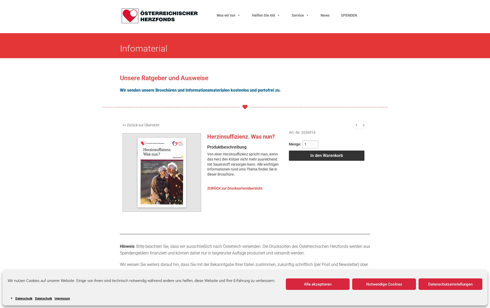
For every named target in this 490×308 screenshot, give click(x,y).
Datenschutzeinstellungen (450, 284)
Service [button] (298, 15)
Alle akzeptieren (318, 284)
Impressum (62, 298)
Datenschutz (23, 298)
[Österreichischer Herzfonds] (159, 22)
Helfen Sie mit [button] (263, 15)
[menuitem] (356, 125)
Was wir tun (226, 15)
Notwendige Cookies (384, 284)
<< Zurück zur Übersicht (141, 125)
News (325, 15)
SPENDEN (349, 15)
